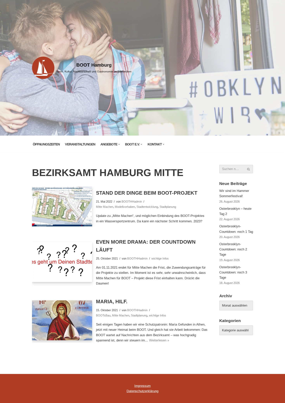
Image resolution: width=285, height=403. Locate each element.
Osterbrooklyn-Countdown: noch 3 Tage (233, 272)
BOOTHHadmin (132, 201)
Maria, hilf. (111, 301)
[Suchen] (248, 169)
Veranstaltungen (80, 144)
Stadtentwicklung (147, 206)
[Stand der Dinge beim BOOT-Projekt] (62, 206)
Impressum (142, 386)
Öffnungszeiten (46, 144)
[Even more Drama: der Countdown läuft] (62, 262)
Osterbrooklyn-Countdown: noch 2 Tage (233, 249)
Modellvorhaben (125, 206)
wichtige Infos (160, 258)
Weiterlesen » (159, 340)
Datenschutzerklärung (142, 391)
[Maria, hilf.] (62, 320)
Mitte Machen (104, 206)
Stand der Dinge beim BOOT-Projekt (146, 193)
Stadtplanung (168, 206)
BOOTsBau (103, 315)
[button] (119, 144)
